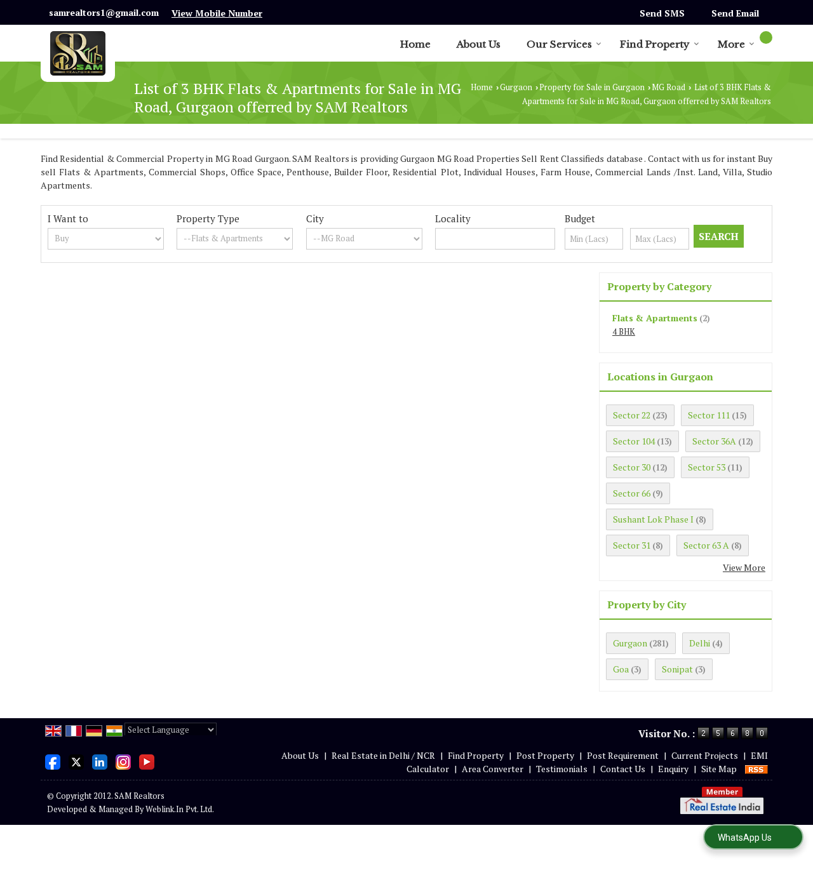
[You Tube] (146, 760)
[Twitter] (76, 760)
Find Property (655, 44)
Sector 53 (706, 467)
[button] (216, 13)
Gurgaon (516, 87)
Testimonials (562, 769)
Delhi (699, 643)
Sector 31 (631, 545)
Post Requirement (623, 755)
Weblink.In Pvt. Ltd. (179, 809)
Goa (621, 669)
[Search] (766, 37)
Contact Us (622, 769)
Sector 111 (709, 415)
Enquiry (673, 769)
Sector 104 (634, 441)
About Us (479, 44)
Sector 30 (631, 467)
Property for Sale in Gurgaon (592, 87)
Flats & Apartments (654, 318)
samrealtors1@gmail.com (104, 12)
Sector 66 (631, 493)
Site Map (719, 769)
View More (744, 567)
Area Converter (492, 769)
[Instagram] (123, 760)
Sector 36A (714, 441)
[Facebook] (52, 760)
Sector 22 (631, 415)
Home (415, 44)
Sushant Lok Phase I (653, 519)
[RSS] (756, 769)
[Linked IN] (99, 760)
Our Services (559, 44)
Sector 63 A (706, 545)
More (731, 44)
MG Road (668, 87)
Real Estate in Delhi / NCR (383, 755)
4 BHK (623, 331)
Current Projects (704, 755)
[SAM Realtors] (77, 53)
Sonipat (677, 669)
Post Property (545, 755)
